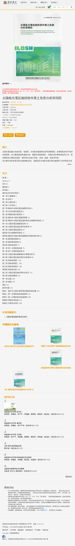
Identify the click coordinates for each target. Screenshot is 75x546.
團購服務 (21, 530)
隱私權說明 (29, 530)
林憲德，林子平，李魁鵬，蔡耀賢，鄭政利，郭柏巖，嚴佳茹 (27, 437)
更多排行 (69, 477)
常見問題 (13, 530)
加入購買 (9, 135)
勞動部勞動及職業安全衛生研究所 (21, 105)
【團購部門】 (44, 510)
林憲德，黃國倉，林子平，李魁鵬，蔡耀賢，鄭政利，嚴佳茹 (27, 414)
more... (70, 164)
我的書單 (21, 135)
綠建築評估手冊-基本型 (12, 412)
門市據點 (38, 530)
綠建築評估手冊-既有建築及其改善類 (17, 457)
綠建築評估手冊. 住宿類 (13, 434)
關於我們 (5, 530)
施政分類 (33, 2)
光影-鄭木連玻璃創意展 (12, 446)
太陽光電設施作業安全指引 (16, 317)
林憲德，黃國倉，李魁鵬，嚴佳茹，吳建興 (20, 460)
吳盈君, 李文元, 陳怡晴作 (13, 471)
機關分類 (44, 2)
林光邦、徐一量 (16, 102)
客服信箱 (45, 530)
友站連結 (54, 2)
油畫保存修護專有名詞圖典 (14, 469)
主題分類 (23, 2)
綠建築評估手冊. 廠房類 (13, 423)
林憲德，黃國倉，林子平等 (14, 425)
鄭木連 (6, 448)
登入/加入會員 (40, 7)
